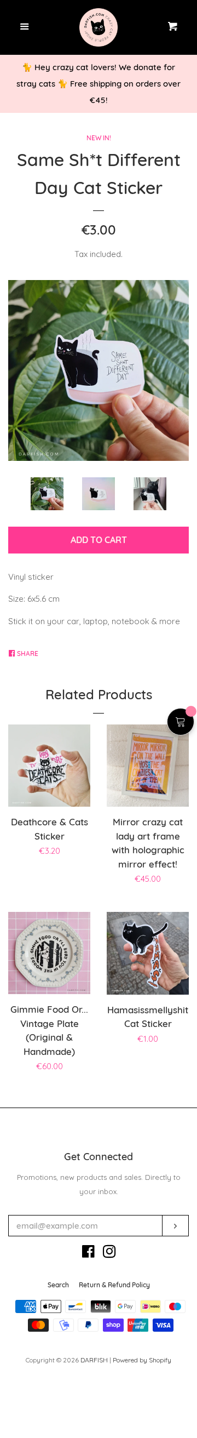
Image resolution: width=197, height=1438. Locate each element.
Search (58, 1285)
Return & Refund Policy (114, 1285)
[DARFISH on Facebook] (88, 1253)
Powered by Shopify (142, 1360)
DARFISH (94, 1360)
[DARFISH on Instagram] (109, 1253)
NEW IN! (98, 138)
